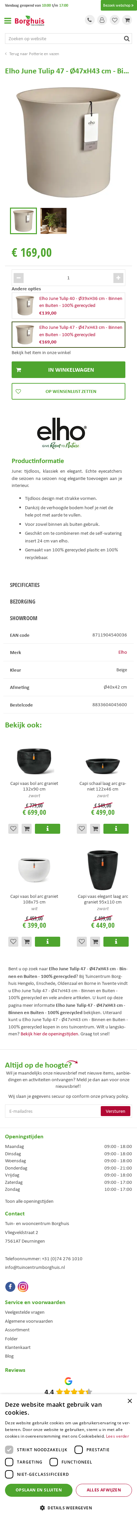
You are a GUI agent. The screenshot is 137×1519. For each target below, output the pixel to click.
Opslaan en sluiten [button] (39, 1490)
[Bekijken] (127, 20)
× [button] (129, 1401)
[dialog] (68, 1456)
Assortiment (17, 1329)
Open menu (8, 21)
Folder (11, 1338)
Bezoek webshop (116, 5)
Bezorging (22, 601)
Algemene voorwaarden (29, 1321)
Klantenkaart (18, 1347)
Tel (90, 20)
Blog (9, 1356)
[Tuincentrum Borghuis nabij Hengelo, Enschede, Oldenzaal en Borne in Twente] (29, 20)
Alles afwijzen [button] (104, 1490)
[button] (68, 1507)
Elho (122, 652)
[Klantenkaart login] (102, 20)
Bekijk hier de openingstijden (49, 1033)
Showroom (23, 618)
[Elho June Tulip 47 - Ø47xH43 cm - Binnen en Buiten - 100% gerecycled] (68, 142)
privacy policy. (115, 1096)
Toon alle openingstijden (29, 1201)
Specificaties (25, 585)
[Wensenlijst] (115, 20)
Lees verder (117, 1436)
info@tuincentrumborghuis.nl (35, 1267)
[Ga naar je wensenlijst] (115, 20)
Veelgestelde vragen (25, 1312)
